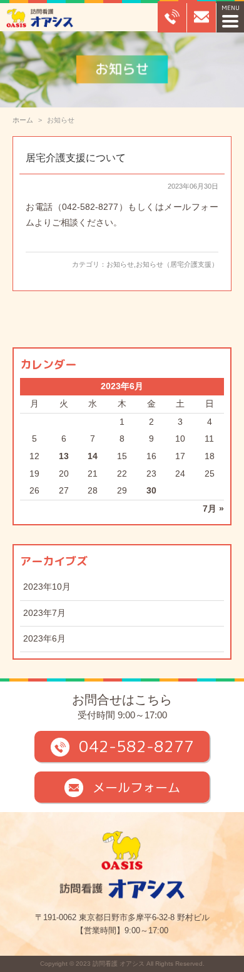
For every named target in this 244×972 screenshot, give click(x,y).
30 (151, 490)
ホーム (23, 120)
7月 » (213, 508)
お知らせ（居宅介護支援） (177, 264)
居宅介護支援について (76, 157)
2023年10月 (47, 587)
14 (93, 456)
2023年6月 (44, 638)
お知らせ (120, 264)
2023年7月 (44, 613)
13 (64, 456)
